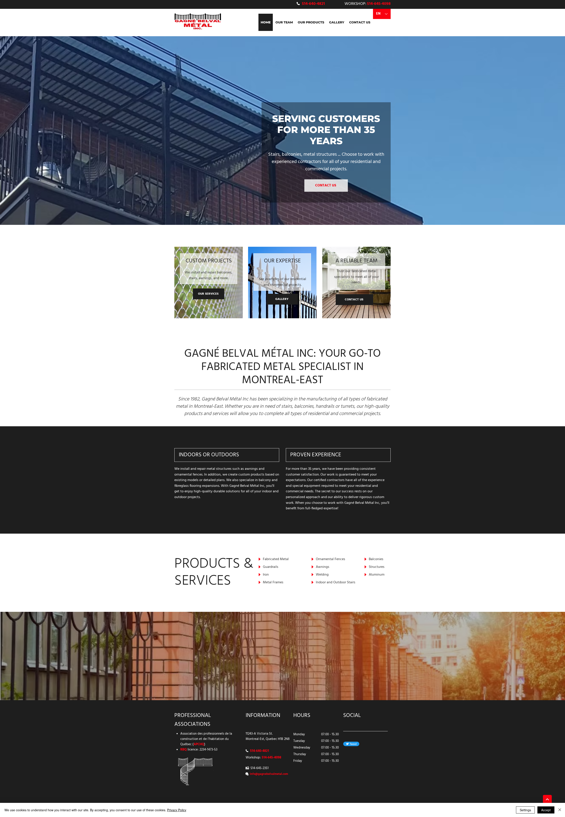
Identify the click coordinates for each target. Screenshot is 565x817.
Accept (546, 810)
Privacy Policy (176, 810)
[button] (311, 22)
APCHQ (199, 744)
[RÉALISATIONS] (547, 799)
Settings (525, 810)
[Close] (559, 809)
